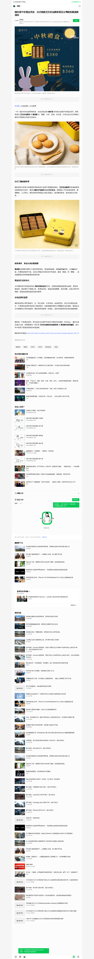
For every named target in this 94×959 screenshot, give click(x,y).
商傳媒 (17, 106)
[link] (20, 957)
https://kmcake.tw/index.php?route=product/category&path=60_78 (52, 333)
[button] (16, 957)
